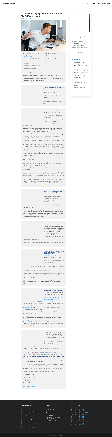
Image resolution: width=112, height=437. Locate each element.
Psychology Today (79, 410)
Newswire (87, 417)
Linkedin (87, 410)
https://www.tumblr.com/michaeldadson (32, 423)
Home (83, 3)
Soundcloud (75, 422)
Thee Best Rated (72, 419)
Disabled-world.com (27, 307)
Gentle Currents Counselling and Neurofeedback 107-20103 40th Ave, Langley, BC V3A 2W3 (54, 418)
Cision (87, 412)
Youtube (75, 410)
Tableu (87, 415)
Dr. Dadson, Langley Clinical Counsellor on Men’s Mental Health (81, 88)
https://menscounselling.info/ (29, 417)
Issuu (72, 417)
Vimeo (79, 422)
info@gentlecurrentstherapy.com (30, 386)
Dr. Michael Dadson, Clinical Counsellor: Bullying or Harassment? (80, 77)
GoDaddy (72, 424)
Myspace (79, 419)
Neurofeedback (47, 255)
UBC (79, 415)
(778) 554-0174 (30, 385)
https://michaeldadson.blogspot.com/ (31, 425)
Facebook (83, 412)
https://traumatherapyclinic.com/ (30, 411)
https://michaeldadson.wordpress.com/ (31, 421)
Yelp (75, 415)
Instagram (72, 415)
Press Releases (106, 3)
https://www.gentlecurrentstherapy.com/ (32, 409)
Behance (83, 417)
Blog (99, 3)
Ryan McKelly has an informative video (31, 320)
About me (83, 415)
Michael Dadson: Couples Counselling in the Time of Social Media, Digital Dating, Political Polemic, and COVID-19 (81, 65)
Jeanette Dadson (47, 264)
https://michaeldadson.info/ (29, 413)
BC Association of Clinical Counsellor (83, 410)
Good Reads (87, 419)
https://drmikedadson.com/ (29, 415)
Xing (72, 422)
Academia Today (75, 412)
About (87, 3)
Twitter (72, 412)
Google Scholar (79, 417)
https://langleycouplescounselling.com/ (31, 419)
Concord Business (59, 435)
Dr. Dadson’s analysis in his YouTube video (52, 352)
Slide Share (87, 422)
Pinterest (83, 419)
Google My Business (72, 410)
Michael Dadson (25, 18)
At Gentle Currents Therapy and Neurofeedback (33, 264)
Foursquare (83, 422)
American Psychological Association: (43, 210)
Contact (94, 3)
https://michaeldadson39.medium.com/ (31, 427)
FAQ (48, 423)
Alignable (75, 419)
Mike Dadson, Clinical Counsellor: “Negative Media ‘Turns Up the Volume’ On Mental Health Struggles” (81, 83)
